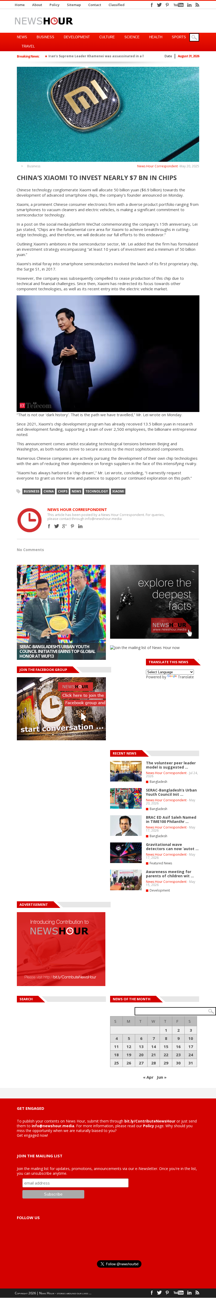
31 (190, 1062)
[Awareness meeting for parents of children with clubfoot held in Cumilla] (126, 889)
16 (178, 1046)
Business (45, 37)
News (22, 37)
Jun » (161, 1077)
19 (128, 1054)
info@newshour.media (53, 1125)
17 (190, 1046)
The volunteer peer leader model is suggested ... (171, 765)
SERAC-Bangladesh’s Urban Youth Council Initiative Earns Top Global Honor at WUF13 (57, 651)
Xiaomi (118, 491)
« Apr (148, 1077)
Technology (96, 491)
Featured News (161, 863)
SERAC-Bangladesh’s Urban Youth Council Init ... (171, 792)
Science (132, 37)
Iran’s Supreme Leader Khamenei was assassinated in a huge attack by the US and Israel (122, 56)
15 (166, 1046)
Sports (179, 37)
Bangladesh (158, 781)
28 (153, 1062)
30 (178, 1062)
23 (178, 1054)
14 (153, 1046)
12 (128, 1046)
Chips (62, 491)
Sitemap (74, 4)
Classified (117, 4)
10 (190, 1038)
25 (116, 1062)
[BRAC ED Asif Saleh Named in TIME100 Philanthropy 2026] (126, 835)
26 (128, 1062)
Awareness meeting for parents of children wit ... (170, 873)
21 (153, 1054)
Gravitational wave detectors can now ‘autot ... (172, 846)
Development (77, 37)
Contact (94, 4)
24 (190, 1054)
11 (116, 1046)
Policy (55, 4)
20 (141, 1054)
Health (155, 37)
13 (141, 1046)
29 (166, 1062)
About (37, 4)
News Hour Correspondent (157, 166)
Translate (186, 676)
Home (20, 4)
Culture (107, 37)
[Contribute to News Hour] (61, 984)
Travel (28, 46)
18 (116, 1054)
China (48, 491)
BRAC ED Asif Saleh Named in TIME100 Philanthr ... (171, 819)
